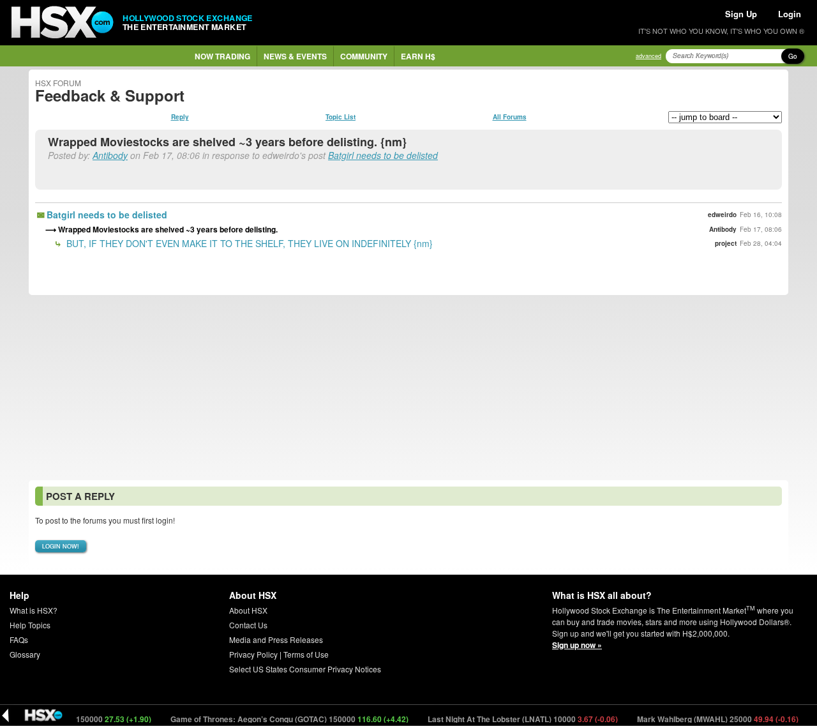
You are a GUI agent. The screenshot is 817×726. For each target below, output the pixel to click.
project (726, 243)
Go (792, 56)
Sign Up (741, 14)
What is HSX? (33, 610)
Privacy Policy (253, 654)
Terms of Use (306, 654)
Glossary (25, 654)
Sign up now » (577, 645)
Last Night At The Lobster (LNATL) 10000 (513, 719)
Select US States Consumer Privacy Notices (305, 668)
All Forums (510, 117)
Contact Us (248, 624)
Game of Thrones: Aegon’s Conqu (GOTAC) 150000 (280, 719)
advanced (648, 56)
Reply (180, 117)
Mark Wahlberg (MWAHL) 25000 (708, 719)
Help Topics (30, 624)
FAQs (19, 639)
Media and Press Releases (276, 639)
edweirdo (722, 214)
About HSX (248, 610)
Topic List (341, 117)
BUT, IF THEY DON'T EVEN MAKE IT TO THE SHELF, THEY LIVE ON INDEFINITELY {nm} (248, 243)
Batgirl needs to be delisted (383, 155)
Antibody (110, 155)
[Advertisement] (408, 387)
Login (789, 14)
